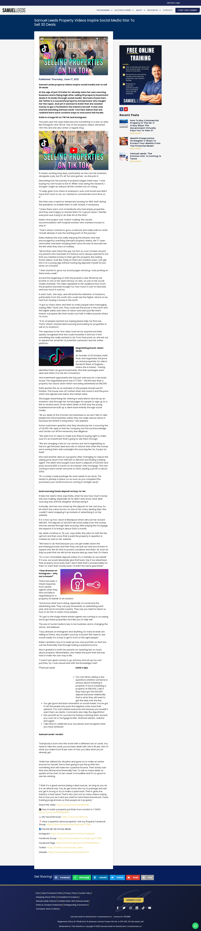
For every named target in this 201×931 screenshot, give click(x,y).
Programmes (103, 10)
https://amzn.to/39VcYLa (75, 816)
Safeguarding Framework (76, 905)
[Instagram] (130, 908)
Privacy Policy (70, 893)
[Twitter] (124, 908)
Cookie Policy (85, 893)
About (139, 10)
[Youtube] (126, 109)
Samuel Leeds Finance (46, 901)
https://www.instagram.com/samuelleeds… (73, 833)
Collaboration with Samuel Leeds (73, 901)
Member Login (173, 3)
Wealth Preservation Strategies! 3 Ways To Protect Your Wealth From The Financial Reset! (145, 142)
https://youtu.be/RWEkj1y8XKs (54, 812)
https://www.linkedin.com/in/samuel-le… (69, 852)
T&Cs (37, 893)
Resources (152, 10)
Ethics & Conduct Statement (49, 905)
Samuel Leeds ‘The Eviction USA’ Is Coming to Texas (145, 156)
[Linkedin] (137, 908)
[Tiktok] (143, 908)
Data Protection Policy (52, 893)
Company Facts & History (48, 908)
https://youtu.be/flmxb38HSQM (73, 804)
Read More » (136, 133)
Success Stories (123, 10)
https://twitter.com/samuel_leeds (65, 847)
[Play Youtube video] (73, 150)
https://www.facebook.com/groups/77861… (69, 824)
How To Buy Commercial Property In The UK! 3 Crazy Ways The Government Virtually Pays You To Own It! (144, 125)
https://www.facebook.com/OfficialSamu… (78, 842)
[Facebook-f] (121, 109)
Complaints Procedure (67, 897)
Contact (167, 10)
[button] (62, 877)
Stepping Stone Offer (46, 897)
